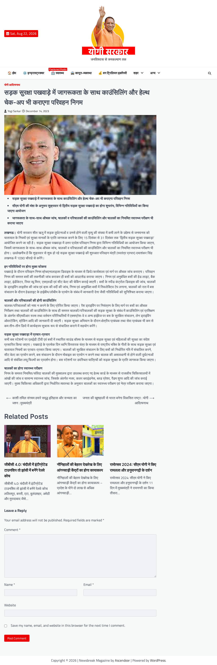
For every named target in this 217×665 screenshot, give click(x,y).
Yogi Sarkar (14, 111)
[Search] (209, 73)
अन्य (152, 73)
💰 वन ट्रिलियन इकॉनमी (112, 73)
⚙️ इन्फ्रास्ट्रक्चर (33, 73)
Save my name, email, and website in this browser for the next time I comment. (68, 625)
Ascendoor (122, 660)
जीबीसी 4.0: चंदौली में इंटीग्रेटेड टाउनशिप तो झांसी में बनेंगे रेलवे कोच (25, 470)
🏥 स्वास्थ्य (57, 73)
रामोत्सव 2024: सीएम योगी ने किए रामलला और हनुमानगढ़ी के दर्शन (133, 467)
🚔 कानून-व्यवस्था (81, 73)
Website (10, 605)
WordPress (158, 660)
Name (9, 584)
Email (88, 584)
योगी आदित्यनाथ (12, 84)
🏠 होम (12, 73)
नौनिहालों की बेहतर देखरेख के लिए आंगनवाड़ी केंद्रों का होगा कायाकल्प (80, 467)
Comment (12, 529)
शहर (136, 73)
